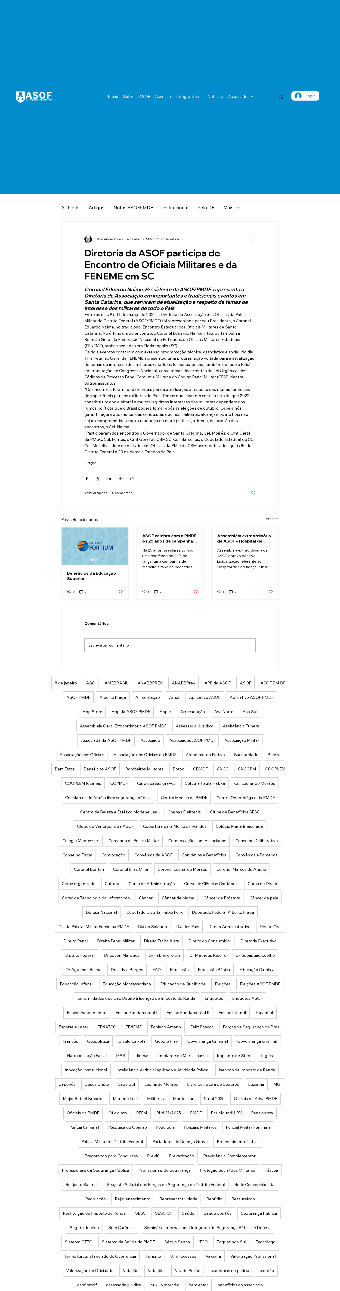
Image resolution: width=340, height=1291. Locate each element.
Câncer (146, 898)
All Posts (70, 207)
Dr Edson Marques (121, 955)
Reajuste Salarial (82, 1184)
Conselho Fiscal (77, 855)
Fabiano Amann (166, 1027)
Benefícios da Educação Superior (91, 575)
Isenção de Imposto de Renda (247, 1070)
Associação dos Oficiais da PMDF (145, 754)
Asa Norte (223, 711)
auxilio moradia (165, 1285)
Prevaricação (181, 1156)
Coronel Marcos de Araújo (241, 869)
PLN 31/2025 (168, 1113)
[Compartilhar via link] (120, 478)
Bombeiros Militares (144, 769)
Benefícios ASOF (100, 769)
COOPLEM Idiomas (83, 783)
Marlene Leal (125, 1098)
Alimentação (147, 697)
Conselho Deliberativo (256, 840)
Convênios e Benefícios (204, 855)
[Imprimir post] (132, 478)
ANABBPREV (150, 683)
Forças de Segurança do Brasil (252, 1027)
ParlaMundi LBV (226, 1113)
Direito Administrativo (229, 926)
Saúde (188, 1213)
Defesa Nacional (101, 912)
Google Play (166, 1041)
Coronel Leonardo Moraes (182, 869)
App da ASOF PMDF (130, 711)
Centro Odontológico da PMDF (245, 797)
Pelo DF (206, 207)
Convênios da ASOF (153, 855)
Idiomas (141, 1055)
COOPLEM (275, 769)
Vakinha (213, 1256)
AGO (90, 683)
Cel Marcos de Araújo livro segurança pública (108, 797)
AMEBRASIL (116, 683)
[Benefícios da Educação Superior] (95, 546)
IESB (120, 1055)
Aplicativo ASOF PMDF (252, 697)
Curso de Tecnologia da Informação (96, 898)
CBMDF (200, 769)
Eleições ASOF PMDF (260, 984)
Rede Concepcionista (255, 1184)
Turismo (153, 1256)
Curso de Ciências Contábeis (211, 883)
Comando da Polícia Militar (133, 840)
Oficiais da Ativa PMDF (255, 1098)
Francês (70, 1041)
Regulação (95, 1199)
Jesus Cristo (97, 1084)
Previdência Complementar (229, 1156)
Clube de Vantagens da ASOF (105, 826)
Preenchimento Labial (238, 1141)
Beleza (274, 754)
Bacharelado (246, 754)
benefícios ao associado (240, 1285)
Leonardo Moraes (161, 1084)
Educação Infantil (76, 984)
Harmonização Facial (87, 1055)
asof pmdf (87, 1285)
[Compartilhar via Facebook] (86, 478)
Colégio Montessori (80, 840)
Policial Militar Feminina (248, 1127)
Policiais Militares (200, 1127)
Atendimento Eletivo (205, 754)
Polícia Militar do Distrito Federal (112, 1141)
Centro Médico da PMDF (184, 797)
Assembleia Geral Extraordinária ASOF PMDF (123, 726)
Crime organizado (79, 883)
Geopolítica (98, 1041)
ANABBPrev (183, 683)
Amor (174, 697)
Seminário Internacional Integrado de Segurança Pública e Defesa (207, 1227)
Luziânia (256, 1084)
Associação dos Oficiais (82, 754)
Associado (150, 740)
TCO (203, 1242)
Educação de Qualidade (183, 984)
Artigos (96, 207)
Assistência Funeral (241, 726)
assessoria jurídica (123, 1285)
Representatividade (178, 1199)
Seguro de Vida (84, 1227)
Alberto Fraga (112, 697)
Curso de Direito (263, 883)
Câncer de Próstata (222, 898)
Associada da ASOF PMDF (106, 740)
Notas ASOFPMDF (133, 207)
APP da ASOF (217, 683)
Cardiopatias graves (156, 783)
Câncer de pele (264, 898)
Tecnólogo (265, 1242)
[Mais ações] (253, 239)
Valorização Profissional (253, 1256)
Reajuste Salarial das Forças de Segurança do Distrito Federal (166, 1184)
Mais (228, 207)
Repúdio (214, 1199)
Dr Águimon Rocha (84, 969)
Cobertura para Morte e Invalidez (175, 826)
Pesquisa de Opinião (127, 1127)
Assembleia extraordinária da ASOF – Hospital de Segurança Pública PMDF (244, 538)
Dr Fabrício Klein (164, 955)
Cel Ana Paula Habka (205, 783)
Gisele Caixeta (132, 1041)
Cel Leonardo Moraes (254, 783)
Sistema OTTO (79, 1242)
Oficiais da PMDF (83, 1113)
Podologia (165, 1127)
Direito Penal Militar (116, 941)
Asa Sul (250, 711)
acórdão (266, 1270)
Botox (178, 769)
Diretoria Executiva (259, 941)
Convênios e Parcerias (256, 855)
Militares (155, 1098)
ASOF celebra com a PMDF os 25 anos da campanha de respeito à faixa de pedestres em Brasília (169, 538)
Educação (179, 969)
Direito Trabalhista (161, 941)
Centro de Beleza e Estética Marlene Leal (119, 812)
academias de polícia (229, 1270)
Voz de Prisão (187, 1270)
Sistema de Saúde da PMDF (128, 1242)
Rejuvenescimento (132, 1199)
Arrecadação (192, 711)
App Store (92, 711)
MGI (277, 1084)
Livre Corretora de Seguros (213, 1084)
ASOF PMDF (78, 697)
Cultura (112, 883)
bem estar (198, 1285)
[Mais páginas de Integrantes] (201, 96)
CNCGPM (247, 769)
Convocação (113, 855)
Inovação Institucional (86, 1070)
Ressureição (243, 1199)
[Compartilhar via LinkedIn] (109, 478)
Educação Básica (214, 969)
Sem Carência (121, 1227)
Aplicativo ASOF (204, 697)
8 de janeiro (66, 683)
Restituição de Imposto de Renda (94, 1213)
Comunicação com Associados (197, 840)
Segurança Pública (259, 1213)
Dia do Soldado (152, 926)
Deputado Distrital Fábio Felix (154, 912)
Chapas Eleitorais (184, 812)
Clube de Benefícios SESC (235, 812)
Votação (131, 1270)
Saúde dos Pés (218, 1213)
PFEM (141, 1113)
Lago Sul (126, 1084)
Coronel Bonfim (89, 869)
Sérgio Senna (177, 1242)
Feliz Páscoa (202, 1027)
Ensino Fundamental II (188, 1012)
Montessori (184, 1098)
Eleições (223, 984)
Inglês (267, 1055)
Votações (157, 1270)
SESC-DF (164, 1213)
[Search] (281, 97)
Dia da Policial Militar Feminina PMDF (94, 926)
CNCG (223, 769)
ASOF (245, 683)
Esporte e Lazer (73, 1027)
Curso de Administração (152, 883)
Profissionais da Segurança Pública (95, 1170)
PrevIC (153, 1156)
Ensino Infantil (232, 1012)
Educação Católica (257, 969)
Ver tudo (272, 519)
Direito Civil (270, 926)
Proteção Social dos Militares (227, 1170)
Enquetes (214, 998)
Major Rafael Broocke (83, 1098)
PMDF (196, 1113)
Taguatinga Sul (231, 1242)
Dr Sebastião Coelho (255, 955)
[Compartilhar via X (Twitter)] (98, 478)
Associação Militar (241, 740)
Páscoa (271, 1170)
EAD (156, 969)
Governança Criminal (207, 1041)
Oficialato (117, 1113)
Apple (165, 711)
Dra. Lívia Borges (127, 969)
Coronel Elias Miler (130, 869)
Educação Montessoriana (127, 984)
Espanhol (264, 1012)
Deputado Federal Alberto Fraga (223, 912)
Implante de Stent (234, 1055)
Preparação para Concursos (111, 1156)
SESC (140, 1213)
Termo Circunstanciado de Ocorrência (100, 1256)
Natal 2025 (214, 1098)
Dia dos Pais (187, 926)
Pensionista (262, 1113)
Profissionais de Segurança (165, 1170)
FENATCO (107, 1027)
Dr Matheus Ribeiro (207, 955)
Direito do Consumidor (210, 941)
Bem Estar (64, 769)
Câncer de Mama (178, 898)
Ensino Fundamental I (136, 1012)
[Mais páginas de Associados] (252, 96)
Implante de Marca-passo (183, 1055)
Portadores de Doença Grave (180, 1141)
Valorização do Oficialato (90, 1270)
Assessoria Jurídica (194, 726)
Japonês (67, 1084)
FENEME (134, 1027)
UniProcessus (183, 1256)
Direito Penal (76, 941)
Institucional (175, 207)
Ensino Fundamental (86, 1012)
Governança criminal (257, 1041)
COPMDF (119, 783)
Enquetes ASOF (247, 998)
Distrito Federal (80, 955)
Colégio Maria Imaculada (239, 826)
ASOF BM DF (272, 683)
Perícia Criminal (84, 1127)
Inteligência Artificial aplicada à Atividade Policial (163, 1070)
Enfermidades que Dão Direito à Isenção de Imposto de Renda (136, 998)
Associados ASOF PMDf (192, 740)
